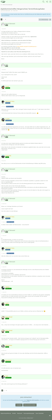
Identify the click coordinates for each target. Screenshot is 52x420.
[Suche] (43, 1)
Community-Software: (26, 418)
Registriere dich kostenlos (33, 400)
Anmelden (19, 405)
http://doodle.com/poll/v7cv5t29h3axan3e (26, 46)
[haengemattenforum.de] (3, 1)
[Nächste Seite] (5, 19)
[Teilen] (50, 19)
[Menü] (50, 1)
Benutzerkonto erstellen (29, 405)
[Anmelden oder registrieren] (47, 1)
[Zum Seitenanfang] (49, 415)
